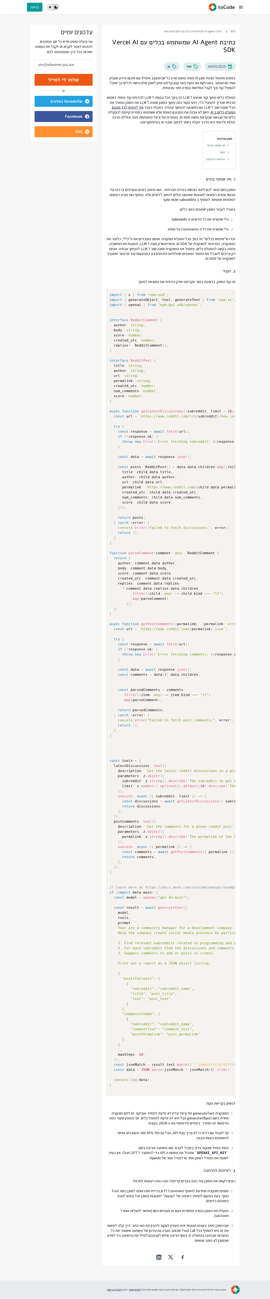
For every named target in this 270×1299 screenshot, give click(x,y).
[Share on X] (170, 1257)
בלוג (233, 31)
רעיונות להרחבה (215, 159)
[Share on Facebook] (182, 1257)
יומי (189, 66)
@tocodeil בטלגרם (66, 101)
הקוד (222, 152)
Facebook (73, 116)
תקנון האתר (134, 1289)
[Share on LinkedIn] (159, 1257)
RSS (78, 131)
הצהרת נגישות (114, 1289)
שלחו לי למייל (63, 79)
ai (168, 66)
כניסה (34, 7)
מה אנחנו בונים (216, 145)
